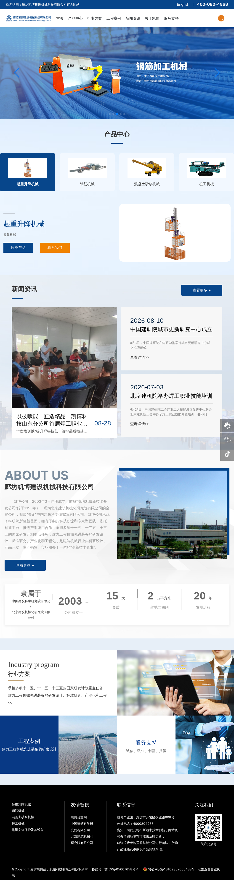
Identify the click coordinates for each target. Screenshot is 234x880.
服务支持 (146, 743)
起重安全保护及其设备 (28, 830)
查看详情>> (139, 357)
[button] (110, 114)
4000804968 (143, 823)
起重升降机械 (24, 223)
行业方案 (19, 674)
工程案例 (29, 741)
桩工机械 (18, 823)
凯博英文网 (79, 817)
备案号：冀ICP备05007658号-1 (115, 869)
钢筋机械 (18, 810)
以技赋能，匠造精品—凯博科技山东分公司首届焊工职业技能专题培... (52, 424)
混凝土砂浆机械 (23, 817)
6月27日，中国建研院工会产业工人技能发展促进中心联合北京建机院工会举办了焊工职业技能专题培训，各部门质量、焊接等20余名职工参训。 (171, 414)
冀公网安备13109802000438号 (171, 869)
